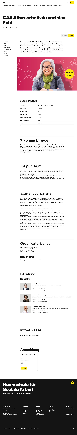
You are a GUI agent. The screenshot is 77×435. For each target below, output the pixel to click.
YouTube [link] (25, 413)
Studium (24, 5)
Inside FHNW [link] (52, 410)
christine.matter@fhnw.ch (43, 301)
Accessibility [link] (36, 428)
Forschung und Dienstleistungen (39, 5)
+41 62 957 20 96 (41, 288)
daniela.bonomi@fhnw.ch (43, 290)
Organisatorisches (7, 49)
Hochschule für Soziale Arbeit (8, 5)
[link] (6, 2)
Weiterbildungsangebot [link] (19, 13)
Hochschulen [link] (39, 410)
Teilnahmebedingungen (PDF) (27, 251)
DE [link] (67, 2)
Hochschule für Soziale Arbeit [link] (9, 409)
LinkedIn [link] (25, 409)
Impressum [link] (30, 428)
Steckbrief (6, 41)
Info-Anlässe (64, 35)
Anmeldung (71, 35)
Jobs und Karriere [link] (40, 414)
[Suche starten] (73, 2)
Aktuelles (55, 5)
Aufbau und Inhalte (7, 47)
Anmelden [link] (24, 368)
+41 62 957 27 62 (41, 299)
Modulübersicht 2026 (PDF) (26, 248)
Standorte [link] (38, 411)
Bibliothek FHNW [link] (39, 413)
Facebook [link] (25, 411)
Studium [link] (5, 411)
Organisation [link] (38, 409)
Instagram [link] (25, 410)
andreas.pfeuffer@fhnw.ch (43, 312)
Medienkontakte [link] (39, 416)
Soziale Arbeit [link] (5, 13)
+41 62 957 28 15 (41, 310)
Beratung (6, 51)
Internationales (49, 5)
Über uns (59, 5)
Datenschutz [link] (23, 428)
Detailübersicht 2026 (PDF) (26, 250)
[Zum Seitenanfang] (72, 382)
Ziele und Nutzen (7, 43)
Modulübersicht (24, 210)
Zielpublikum (6, 45)
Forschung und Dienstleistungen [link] (10, 414)
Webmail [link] (51, 411)
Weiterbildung (29, 5)
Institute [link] (5, 410)
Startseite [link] (19, 5)
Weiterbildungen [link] (27, 13)
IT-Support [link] (51, 409)
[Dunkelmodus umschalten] (71, 2)
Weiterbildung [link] (11, 13)
